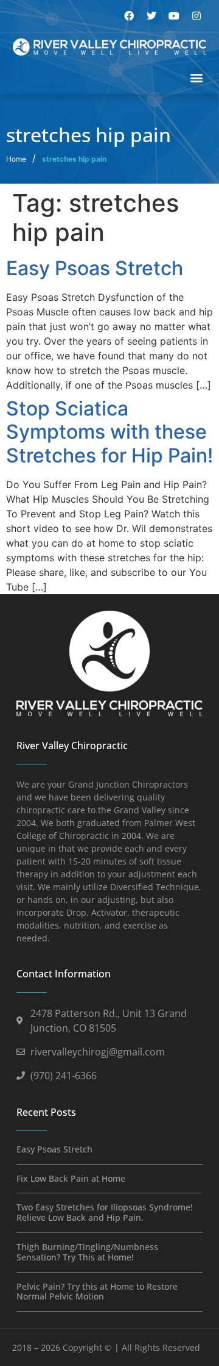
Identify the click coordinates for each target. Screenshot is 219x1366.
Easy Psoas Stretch (94, 268)
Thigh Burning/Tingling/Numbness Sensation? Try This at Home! (87, 1252)
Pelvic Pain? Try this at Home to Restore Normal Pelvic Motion (97, 1292)
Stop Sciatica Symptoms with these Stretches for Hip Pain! (109, 432)
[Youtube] (174, 16)
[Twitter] (151, 16)
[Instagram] (196, 16)
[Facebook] (129, 16)
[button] (196, 78)
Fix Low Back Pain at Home (70, 1178)
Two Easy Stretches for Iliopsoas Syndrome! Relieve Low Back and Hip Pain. (104, 1212)
